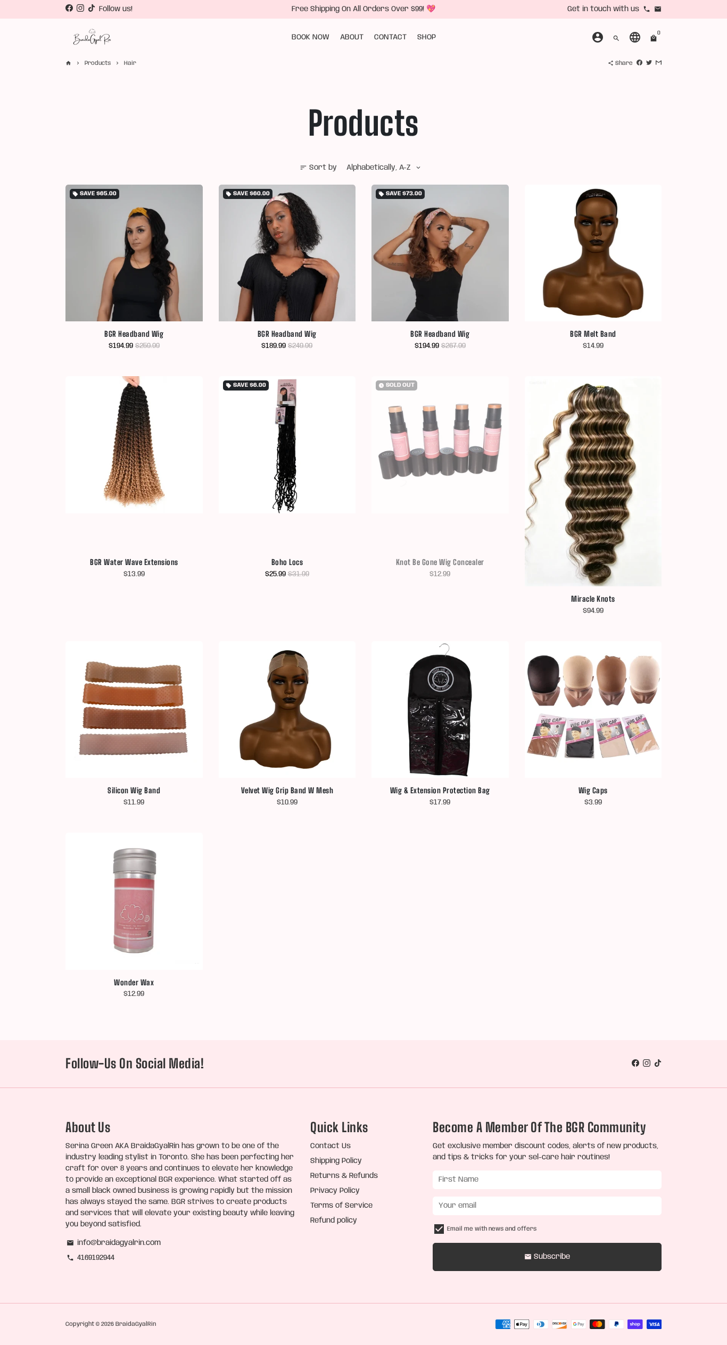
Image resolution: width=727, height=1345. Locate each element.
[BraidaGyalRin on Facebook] (69, 9)
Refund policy (333, 1220)
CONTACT (390, 37)
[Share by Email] (659, 63)
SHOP (426, 37)
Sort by (318, 167)
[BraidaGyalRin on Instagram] (80, 9)
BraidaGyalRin (135, 1324)
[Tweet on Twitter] (649, 63)
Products (98, 63)
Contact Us (330, 1146)
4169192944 (90, 1257)
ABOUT (351, 37)
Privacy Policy (335, 1190)
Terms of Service (341, 1205)
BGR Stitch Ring (332, 9)
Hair (130, 63)
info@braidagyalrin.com (114, 1243)
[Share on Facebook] (639, 63)
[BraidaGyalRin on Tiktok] (91, 9)
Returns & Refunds (344, 1176)
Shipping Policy (336, 1161)
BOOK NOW (310, 37)
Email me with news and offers (491, 1229)
